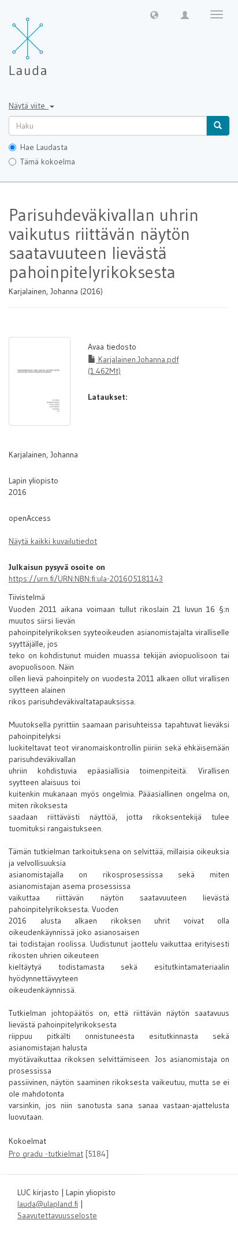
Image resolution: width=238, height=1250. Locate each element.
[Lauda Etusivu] (52, 40)
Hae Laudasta (44, 147)
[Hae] (217, 126)
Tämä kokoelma (47, 161)
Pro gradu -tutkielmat (46, 1153)
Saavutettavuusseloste (57, 1215)
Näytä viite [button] (29, 105)
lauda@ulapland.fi (47, 1204)
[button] (154, 14)
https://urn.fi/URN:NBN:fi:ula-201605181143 (86, 578)
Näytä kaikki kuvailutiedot (53, 541)
